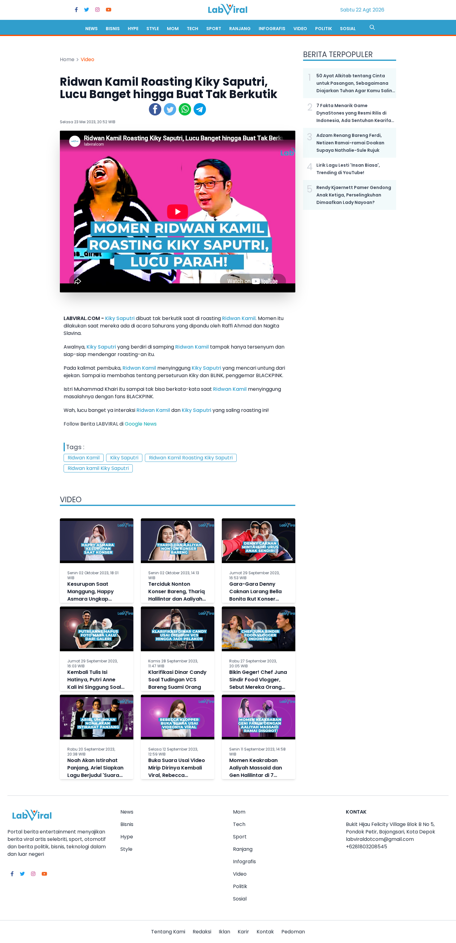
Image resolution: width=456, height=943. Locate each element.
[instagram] (97, 10)
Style (152, 28)
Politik (323, 28)
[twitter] (86, 10)
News (91, 28)
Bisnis (113, 28)
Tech (192, 28)
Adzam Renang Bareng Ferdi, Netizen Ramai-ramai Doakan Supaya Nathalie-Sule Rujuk (350, 142)
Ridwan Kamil (239, 318)
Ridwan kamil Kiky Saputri (98, 468)
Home (67, 59)
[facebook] (76, 10)
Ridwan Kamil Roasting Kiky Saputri (191, 457)
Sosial (348, 28)
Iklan (224, 931)
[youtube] (108, 10)
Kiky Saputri (120, 318)
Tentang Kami (168, 931)
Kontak (265, 931)
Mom (173, 28)
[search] (372, 27)
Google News (141, 423)
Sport (213, 28)
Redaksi (202, 931)
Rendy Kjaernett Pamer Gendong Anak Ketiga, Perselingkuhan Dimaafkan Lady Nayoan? (353, 194)
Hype (133, 28)
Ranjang (240, 28)
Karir (243, 931)
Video (300, 28)
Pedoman (293, 931)
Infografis (272, 28)
